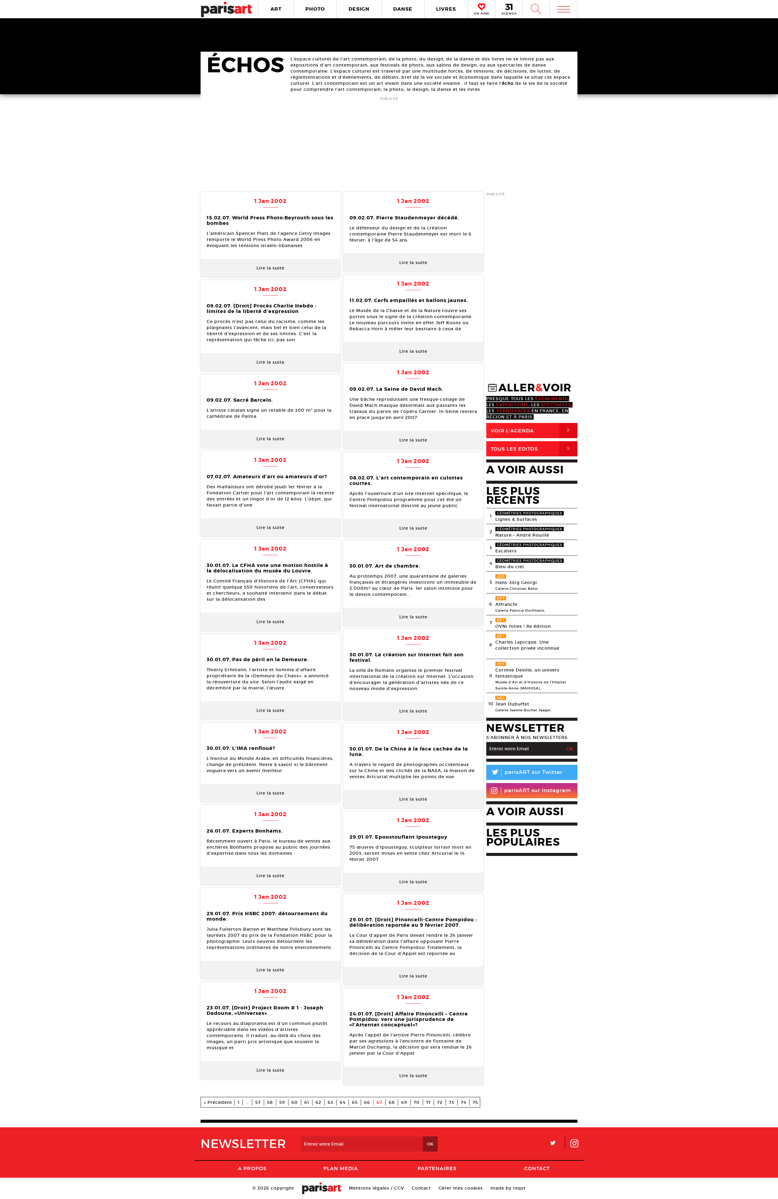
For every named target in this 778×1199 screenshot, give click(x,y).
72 (439, 1102)
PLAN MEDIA (340, 1168)
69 (404, 1102)
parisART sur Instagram (537, 790)
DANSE (402, 9)
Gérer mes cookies (461, 1188)
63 (330, 1102)
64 (343, 1102)
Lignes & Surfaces (516, 519)
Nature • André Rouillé (522, 535)
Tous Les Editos (531, 448)
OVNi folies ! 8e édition (523, 626)
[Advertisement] (389, 144)
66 (367, 1102)
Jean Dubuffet (512, 704)
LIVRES (446, 9)
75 (475, 1102)
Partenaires (437, 1168)
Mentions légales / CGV (376, 1188)
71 (428, 1102)
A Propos (252, 1168)
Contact (537, 1168)
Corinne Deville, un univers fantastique (527, 673)
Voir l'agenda (531, 430)
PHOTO (315, 9)
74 (463, 1102)
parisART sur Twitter (527, 773)
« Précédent (218, 1102)
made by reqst (508, 1188)
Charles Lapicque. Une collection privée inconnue (527, 645)
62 (318, 1102)
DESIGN (359, 9)
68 (392, 1102)
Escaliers (506, 551)
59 (282, 1102)
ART (276, 9)
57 (258, 1102)
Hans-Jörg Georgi (516, 582)
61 (306, 1102)
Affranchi (506, 604)
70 (417, 1102)
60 (294, 1102)
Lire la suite (270, 268)
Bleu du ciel (509, 566)
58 (270, 1102)
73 (451, 1102)
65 (355, 1102)
